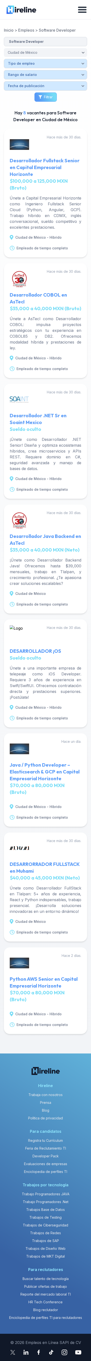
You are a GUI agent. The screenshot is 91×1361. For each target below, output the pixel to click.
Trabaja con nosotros (45, 1095)
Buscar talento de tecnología (46, 1279)
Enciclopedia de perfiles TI (45, 1172)
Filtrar (48, 97)
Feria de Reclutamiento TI (45, 1148)
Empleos (26, 30)
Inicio (9, 30)
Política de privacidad (45, 1118)
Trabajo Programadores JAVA (45, 1194)
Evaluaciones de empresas (45, 1164)
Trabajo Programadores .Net (45, 1202)
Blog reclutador (45, 1310)
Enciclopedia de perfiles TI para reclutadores (45, 1318)
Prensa (45, 1102)
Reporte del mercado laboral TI (45, 1294)
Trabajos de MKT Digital (45, 1256)
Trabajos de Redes (45, 1233)
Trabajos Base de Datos (45, 1209)
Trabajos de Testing (45, 1217)
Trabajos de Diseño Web (45, 1248)
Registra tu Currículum (45, 1140)
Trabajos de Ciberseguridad (45, 1225)
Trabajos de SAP (45, 1241)
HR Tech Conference (45, 1302)
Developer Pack (46, 1156)
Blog (45, 1110)
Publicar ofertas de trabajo (45, 1286)
